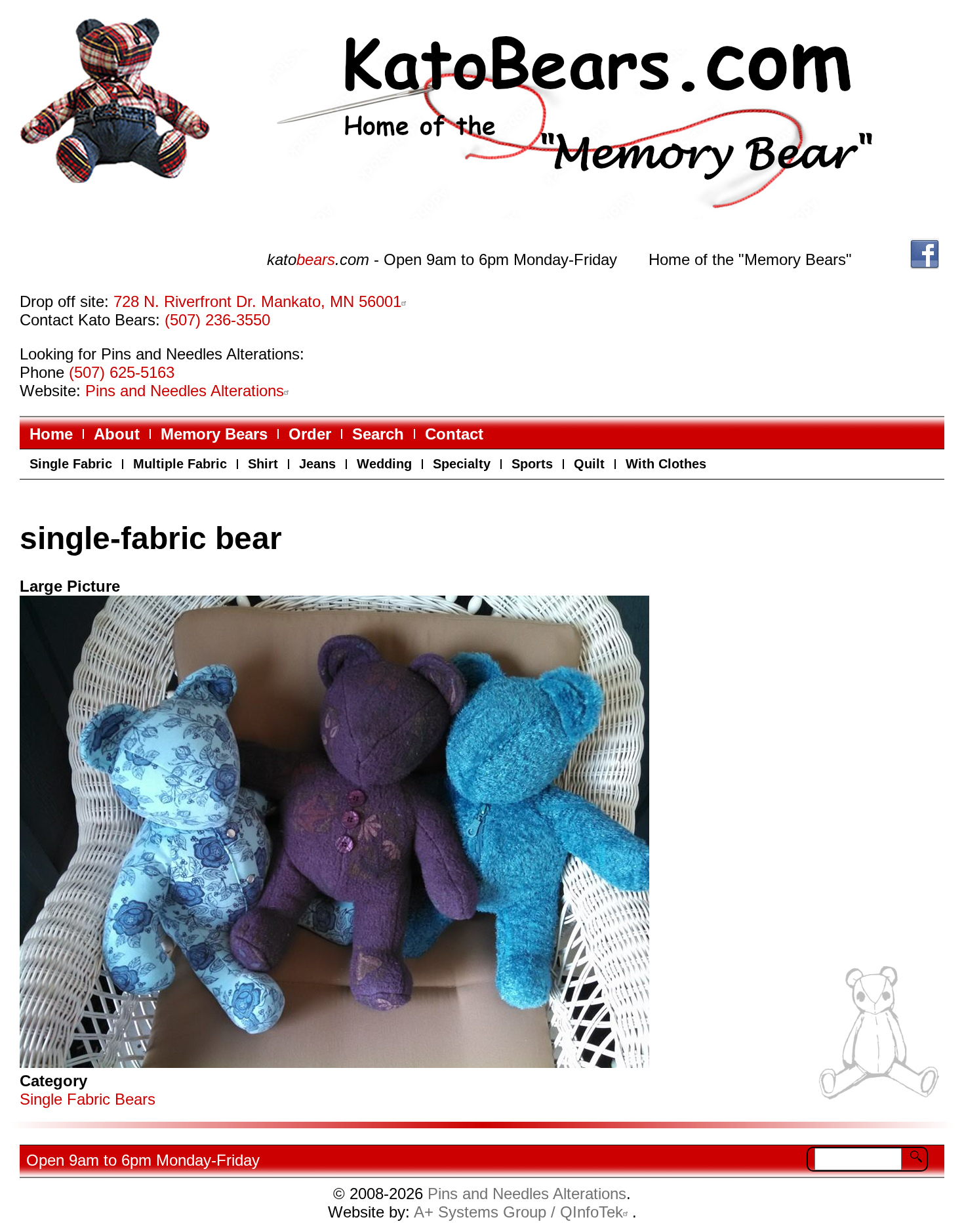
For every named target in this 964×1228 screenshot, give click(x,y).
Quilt (589, 464)
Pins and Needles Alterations (184, 390)
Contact (454, 434)
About (117, 434)
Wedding (384, 464)
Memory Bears (214, 434)
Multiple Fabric (180, 464)
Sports (532, 464)
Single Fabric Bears (87, 1099)
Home (51, 434)
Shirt (263, 464)
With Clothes (666, 464)
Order (310, 434)
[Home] (598, 120)
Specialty (462, 464)
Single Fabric (71, 464)
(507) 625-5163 (121, 372)
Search (378, 434)
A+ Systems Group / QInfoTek (518, 1212)
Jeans (317, 464)
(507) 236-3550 (217, 320)
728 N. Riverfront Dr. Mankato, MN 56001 (257, 301)
